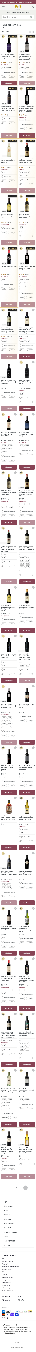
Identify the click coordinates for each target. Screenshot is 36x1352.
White (14, 12)
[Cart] (32, 7)
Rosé (19, 12)
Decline (17, 1342)
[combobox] (18, 17)
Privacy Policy (6, 1280)
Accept (17, 1338)
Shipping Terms (6, 1264)
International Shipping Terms (10, 1266)
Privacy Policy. (9, 1333)
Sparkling (25, 12)
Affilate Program (6, 1282)
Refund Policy (6, 1288)
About (3, 1258)
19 (21, 1188)
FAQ (3, 1272)
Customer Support (7, 1261)
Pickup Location (6, 1269)
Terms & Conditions (7, 1277)
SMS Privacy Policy (7, 1290)
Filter (7, 31)
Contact (4, 1274)
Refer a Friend (6, 1285)
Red (8, 12)
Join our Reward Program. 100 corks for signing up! (18, 2)
